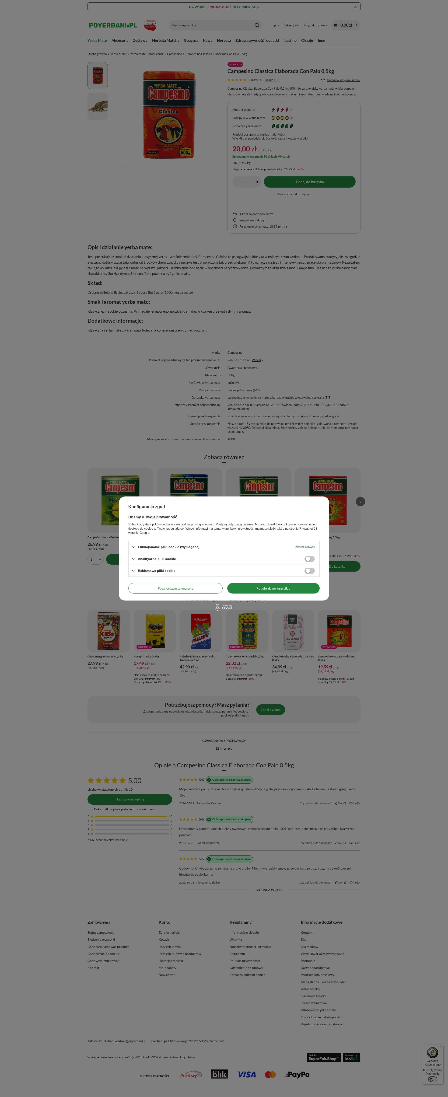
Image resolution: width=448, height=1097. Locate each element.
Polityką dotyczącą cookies (234, 524)
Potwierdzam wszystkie (273, 588)
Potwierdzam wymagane (175, 588)
